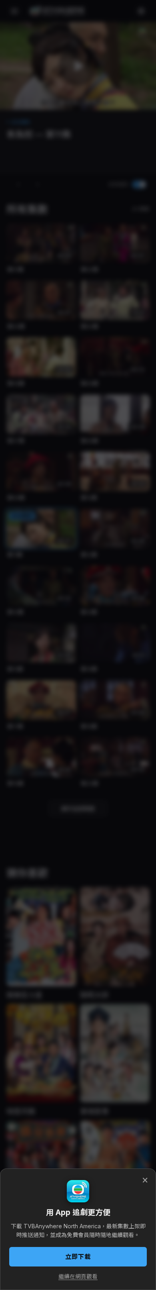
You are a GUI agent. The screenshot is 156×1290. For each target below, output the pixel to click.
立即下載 (78, 1257)
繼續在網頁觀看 (78, 1276)
